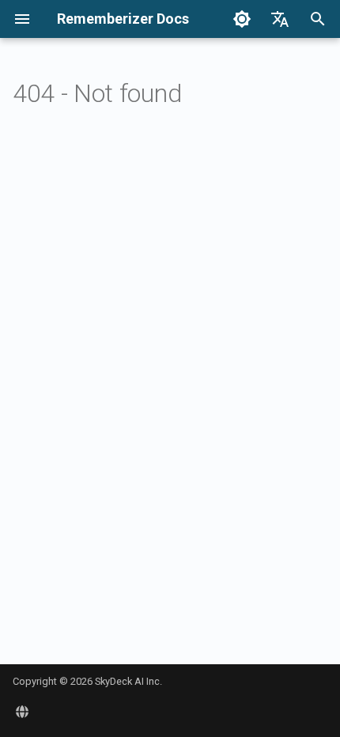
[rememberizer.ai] (22, 711)
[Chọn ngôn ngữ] (280, 19)
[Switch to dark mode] (242, 19)
